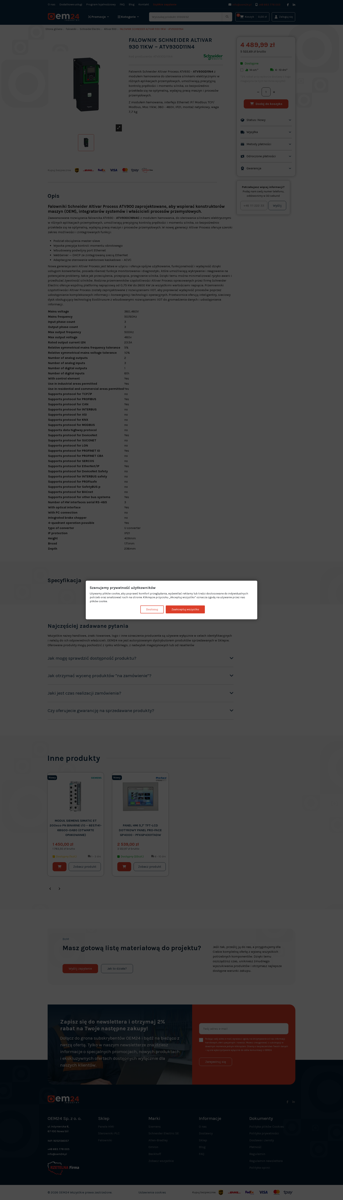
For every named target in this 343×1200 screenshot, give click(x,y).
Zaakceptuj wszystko (185, 609)
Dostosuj (152, 609)
